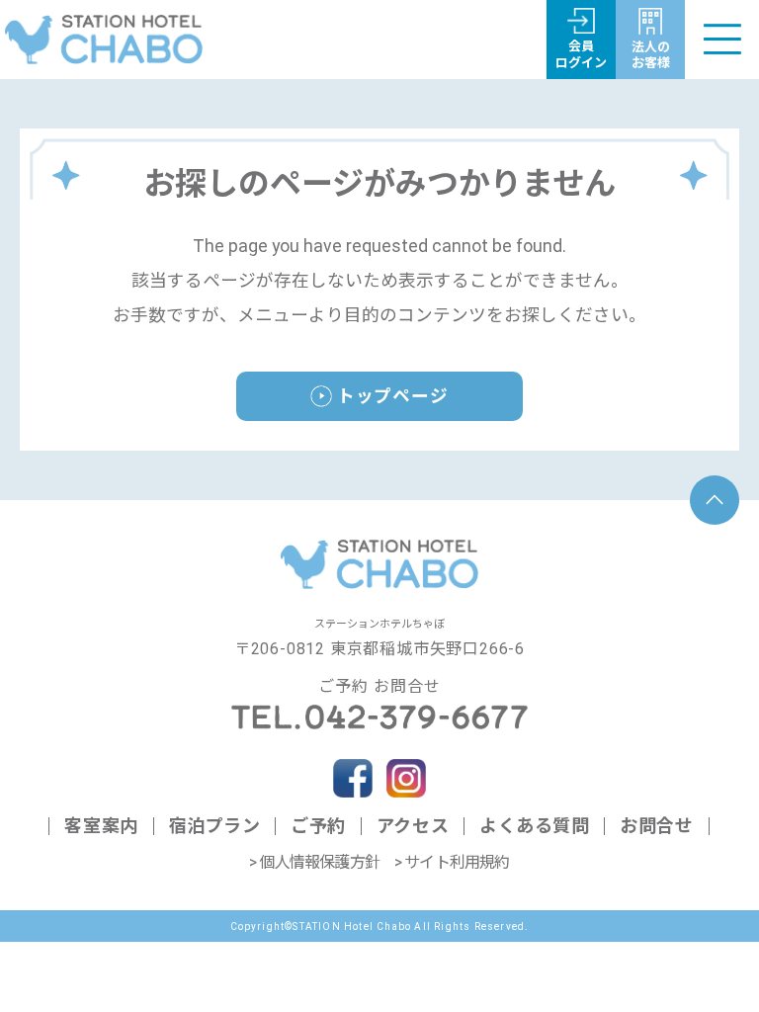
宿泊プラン (215, 825)
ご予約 (318, 825)
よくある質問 (534, 825)
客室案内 (100, 825)
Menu (722, 39)
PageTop (714, 500)
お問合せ (656, 825)
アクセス (413, 825)
